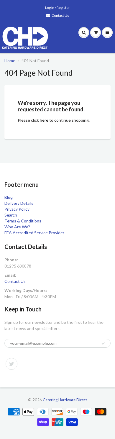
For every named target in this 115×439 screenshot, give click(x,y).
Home (9, 60)
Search (10, 214)
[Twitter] (11, 364)
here (44, 120)
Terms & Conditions (22, 220)
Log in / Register (57, 7)
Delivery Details (18, 203)
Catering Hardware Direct (65, 399)
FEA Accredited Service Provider (34, 232)
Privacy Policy (16, 209)
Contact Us (60, 15)
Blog (8, 197)
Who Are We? (17, 226)
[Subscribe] (103, 343)
